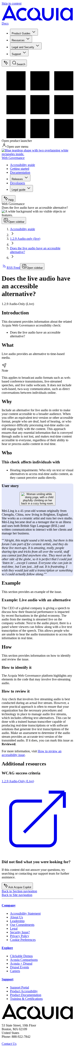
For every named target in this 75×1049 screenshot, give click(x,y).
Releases (17, 179)
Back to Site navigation (17, 895)
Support (16, 54)
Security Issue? (20, 932)
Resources (18, 40)
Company (9, 905)
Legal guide (18, 189)
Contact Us (9, 1043)
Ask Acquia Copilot (19, 887)
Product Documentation (25, 995)
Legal (14, 928)
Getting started (19, 168)
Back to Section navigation (19, 891)
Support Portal (19, 987)
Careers (15, 971)
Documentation (20, 172)
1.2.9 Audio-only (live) (25, 238)
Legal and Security (23, 47)
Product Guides (21, 33)
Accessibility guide (22, 165)
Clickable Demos (21, 956)
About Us (16, 917)
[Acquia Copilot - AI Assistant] (6, 63)
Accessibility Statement (25, 913)
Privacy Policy (19, 936)
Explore (7, 948)
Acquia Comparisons (24, 959)
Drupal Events (19, 967)
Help (11, 199)
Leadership (17, 921)
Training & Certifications (26, 998)
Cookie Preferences (23, 939)
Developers (17, 183)
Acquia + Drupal (21, 963)
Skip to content (11, 3)
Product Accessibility (24, 991)
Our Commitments (22, 924)
